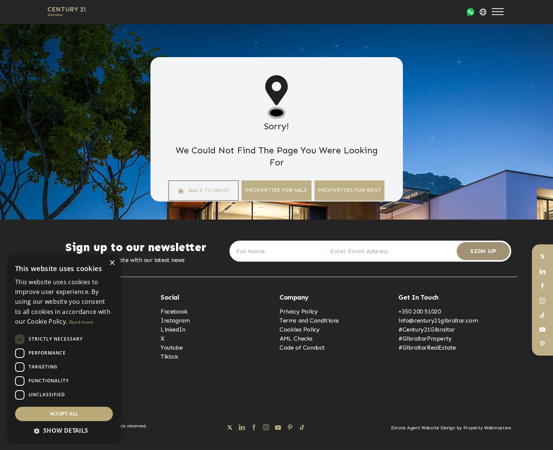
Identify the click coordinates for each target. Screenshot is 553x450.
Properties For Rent (349, 190)
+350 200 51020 (419, 311)
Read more (81, 322)
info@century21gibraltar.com (438, 320)
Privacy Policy (299, 311)
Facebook (174, 311)
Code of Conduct (302, 347)
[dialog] (64, 348)
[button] (64, 430)
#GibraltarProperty (425, 338)
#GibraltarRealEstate (427, 347)
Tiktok (169, 356)
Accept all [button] (64, 414)
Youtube (171, 347)
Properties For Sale (276, 190)
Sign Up (483, 251)
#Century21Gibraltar (426, 329)
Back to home (208, 190)
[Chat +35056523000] (470, 12)
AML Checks (296, 338)
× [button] (112, 263)
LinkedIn (173, 329)
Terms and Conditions (309, 320)
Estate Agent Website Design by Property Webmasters (451, 427)
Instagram (175, 320)
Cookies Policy (299, 329)
